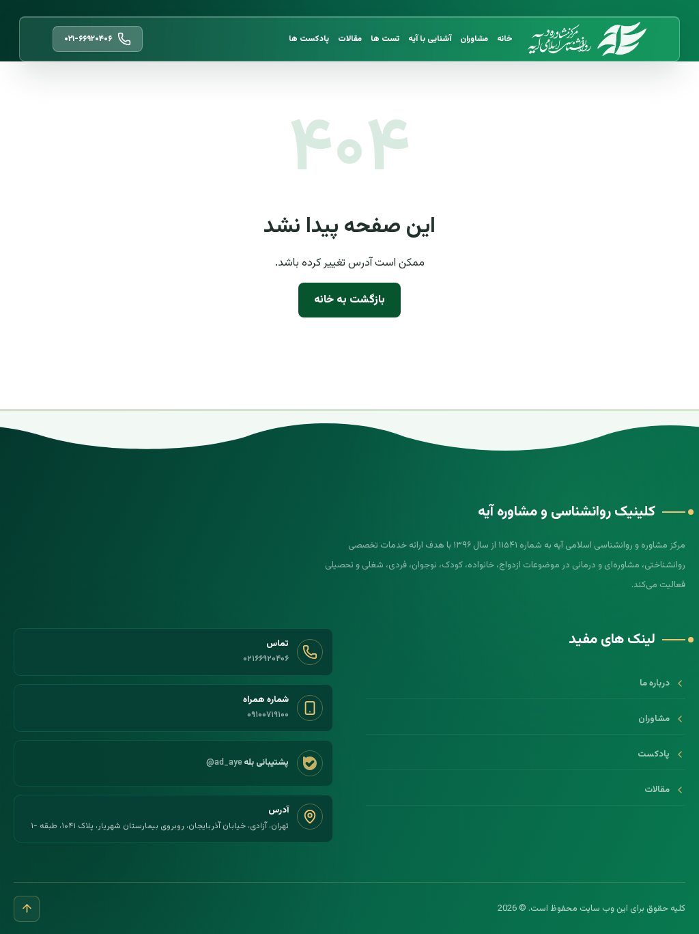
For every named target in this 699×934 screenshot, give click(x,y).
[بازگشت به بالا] (27, 909)
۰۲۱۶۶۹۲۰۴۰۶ (266, 659)
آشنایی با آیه (429, 39)
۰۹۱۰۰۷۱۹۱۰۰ (268, 715)
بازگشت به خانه (349, 300)
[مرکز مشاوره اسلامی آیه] (587, 39)
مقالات (350, 39)
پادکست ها (309, 39)
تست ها (385, 39)
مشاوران (474, 39)
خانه (505, 39)
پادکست (654, 754)
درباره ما (655, 683)
